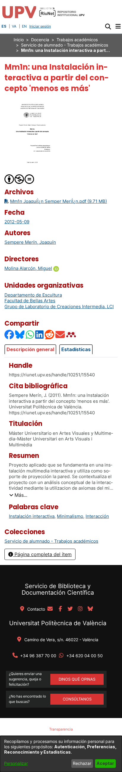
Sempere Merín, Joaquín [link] (30, 242)
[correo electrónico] (50, 609)
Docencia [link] (40, 39)
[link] (51, 541)
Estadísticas (76, 349)
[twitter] (70, 609)
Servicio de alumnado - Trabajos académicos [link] (64, 44)
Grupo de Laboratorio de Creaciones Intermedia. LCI (59, 306)
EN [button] (24, 26)
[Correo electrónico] (60, 334)
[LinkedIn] (39, 334)
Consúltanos (77, 699)
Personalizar (16, 763)
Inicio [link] (19, 39)
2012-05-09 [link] (16, 222)
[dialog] (61, 754)
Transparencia (61, 729)
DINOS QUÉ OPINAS (77, 679)
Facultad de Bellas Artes (29, 300)
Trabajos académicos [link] (77, 39)
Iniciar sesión (40, 26)
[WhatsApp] (30, 334)
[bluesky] (90, 609)
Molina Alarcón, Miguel (28, 268)
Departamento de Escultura (33, 295)
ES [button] (3, 26)
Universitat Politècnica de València (57, 623)
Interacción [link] (97, 516)
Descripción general (30, 349)
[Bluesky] (20, 334)
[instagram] (80, 609)
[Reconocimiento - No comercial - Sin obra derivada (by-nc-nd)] (19, 179)
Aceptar (105, 763)
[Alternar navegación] (118, 26)
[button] (108, 26)
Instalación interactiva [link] (31, 516)
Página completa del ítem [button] (42, 554)
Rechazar (82, 763)
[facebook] (60, 609)
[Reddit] (50, 334)
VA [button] (14, 26)
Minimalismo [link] (70, 516)
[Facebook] (9, 334)
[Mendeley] (71, 334)
